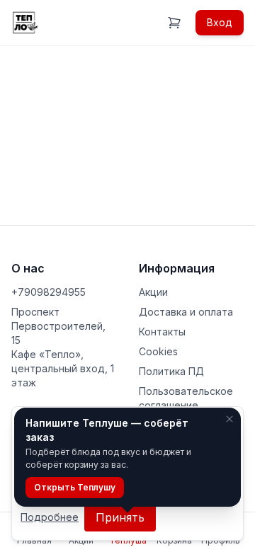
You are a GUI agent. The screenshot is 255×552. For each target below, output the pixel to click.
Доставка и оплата (186, 312)
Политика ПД (171, 371)
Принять (120, 517)
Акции (153, 292)
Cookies (158, 351)
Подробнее (50, 517)
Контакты (162, 332)
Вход (219, 22)
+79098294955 (48, 292)
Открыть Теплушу (74, 487)
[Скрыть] (229, 419)
